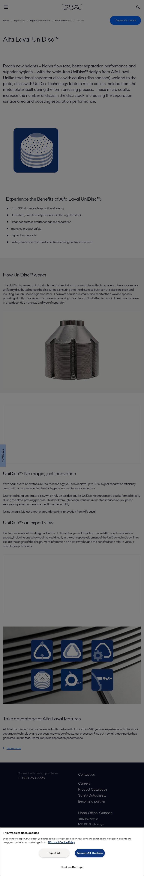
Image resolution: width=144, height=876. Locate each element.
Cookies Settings (72, 867)
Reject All (54, 853)
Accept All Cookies (90, 853)
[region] (72, 851)
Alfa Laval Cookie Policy (61, 842)
